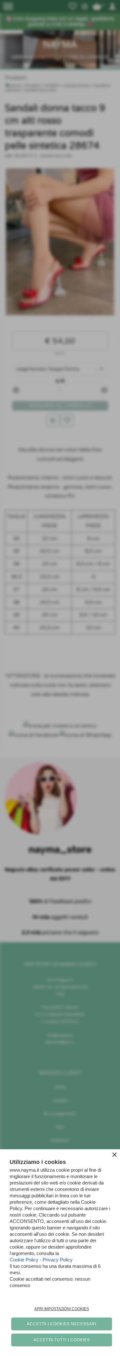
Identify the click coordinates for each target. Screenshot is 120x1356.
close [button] (114, 1155)
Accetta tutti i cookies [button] (62, 1340)
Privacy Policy (58, 1259)
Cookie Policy (24, 1259)
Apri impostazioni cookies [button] (61, 1309)
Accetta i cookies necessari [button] (61, 1324)
